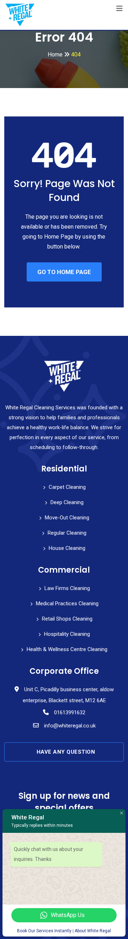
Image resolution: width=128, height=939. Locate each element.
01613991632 (69, 712)
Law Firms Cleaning (67, 588)
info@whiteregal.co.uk (70, 725)
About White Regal (93, 930)
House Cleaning (67, 548)
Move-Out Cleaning (67, 517)
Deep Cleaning (67, 502)
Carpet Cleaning (67, 487)
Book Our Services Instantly (44, 930)
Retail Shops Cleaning (67, 619)
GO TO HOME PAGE (64, 271)
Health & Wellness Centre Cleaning (67, 649)
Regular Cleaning (67, 533)
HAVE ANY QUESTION (66, 752)
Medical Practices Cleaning (67, 603)
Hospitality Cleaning (67, 634)
